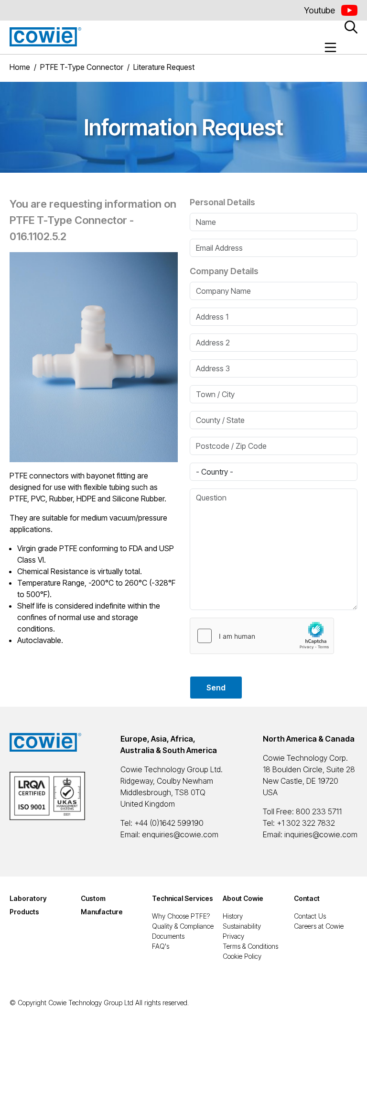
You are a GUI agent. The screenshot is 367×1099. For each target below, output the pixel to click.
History (233, 916)
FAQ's (160, 946)
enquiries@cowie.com (180, 834)
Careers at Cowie (319, 926)
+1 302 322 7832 (306, 823)
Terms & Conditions (250, 946)
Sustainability (242, 926)
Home (20, 67)
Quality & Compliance (183, 926)
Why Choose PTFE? (181, 916)
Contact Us (310, 916)
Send (216, 687)
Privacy (233, 936)
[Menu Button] (330, 47)
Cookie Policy (242, 956)
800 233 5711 (319, 811)
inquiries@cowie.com (320, 834)
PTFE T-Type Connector (81, 67)
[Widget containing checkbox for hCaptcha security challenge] (262, 636)
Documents (168, 936)
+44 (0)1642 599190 (169, 823)
